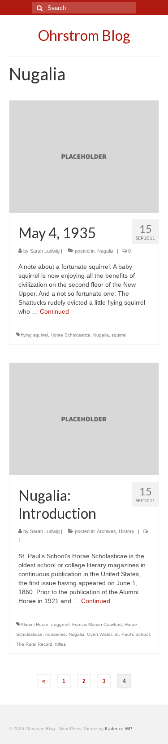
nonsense (55, 634)
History (126, 531)
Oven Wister (99, 634)
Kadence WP (118, 728)
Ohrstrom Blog (84, 35)
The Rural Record (34, 644)
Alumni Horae (34, 624)
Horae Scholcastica (70, 335)
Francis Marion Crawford (97, 624)
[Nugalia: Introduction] (84, 418)
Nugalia (105, 251)
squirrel (119, 335)
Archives (106, 531)
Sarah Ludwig (45, 251)
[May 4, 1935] (84, 156)
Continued (54, 311)
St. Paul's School (132, 634)
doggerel (60, 624)
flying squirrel (34, 335)
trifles (60, 644)
